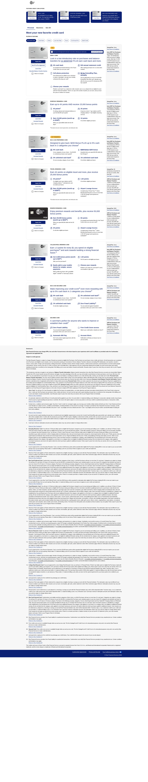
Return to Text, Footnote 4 (35, 420)
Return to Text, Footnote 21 (35, 587)
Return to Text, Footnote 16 (35, 547)
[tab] (30, 28)
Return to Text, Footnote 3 (35, 412)
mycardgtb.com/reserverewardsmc (112, 524)
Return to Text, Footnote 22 (35, 595)
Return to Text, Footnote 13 (35, 519)
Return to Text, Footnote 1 (35, 395)
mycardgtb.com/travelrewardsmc (64, 526)
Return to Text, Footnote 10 (35, 483)
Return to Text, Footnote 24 (35, 620)
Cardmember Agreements (79, 652)
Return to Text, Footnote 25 (35, 626)
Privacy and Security (94, 652)
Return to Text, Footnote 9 (35, 477)
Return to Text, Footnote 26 (35, 632)
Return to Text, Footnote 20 (35, 579)
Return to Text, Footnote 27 (35, 636)
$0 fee (83, 73)
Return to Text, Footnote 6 (35, 444)
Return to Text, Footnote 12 (35, 513)
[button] (38, 68)
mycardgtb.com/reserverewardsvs (93, 524)
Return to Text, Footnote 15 (35, 539)
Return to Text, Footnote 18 (35, 562)
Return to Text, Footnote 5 (35, 426)
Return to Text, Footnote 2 (35, 401)
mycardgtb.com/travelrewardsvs (46, 526)
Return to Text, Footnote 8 (35, 458)
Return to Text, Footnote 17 (35, 553)
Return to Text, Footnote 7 (35, 450)
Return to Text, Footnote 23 (35, 614)
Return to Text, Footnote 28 (35, 642)
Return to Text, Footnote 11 (35, 505)
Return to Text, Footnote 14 (35, 528)
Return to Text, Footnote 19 (35, 575)
